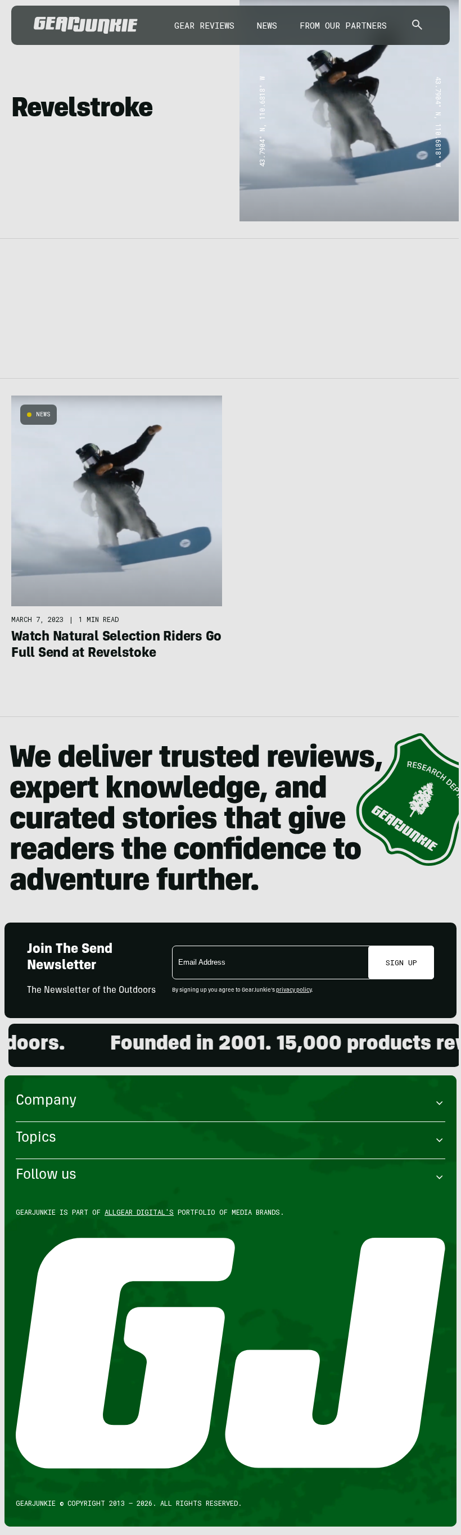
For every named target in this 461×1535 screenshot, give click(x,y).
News (267, 25)
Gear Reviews (204, 25)
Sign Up (401, 962)
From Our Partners (343, 25)
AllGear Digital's (139, 1211)
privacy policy (293, 990)
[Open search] (417, 25)
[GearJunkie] (86, 25)
